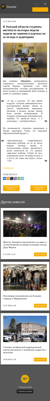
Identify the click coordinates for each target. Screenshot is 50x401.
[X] (11, 178)
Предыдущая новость (11, 188)
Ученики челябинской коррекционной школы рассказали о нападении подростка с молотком (25, 350)
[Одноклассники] (8, 178)
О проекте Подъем (25, 391)
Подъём (11, 6)
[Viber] (15, 178)
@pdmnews (8, 168)
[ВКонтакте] (4, 178)
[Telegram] (22, 178)
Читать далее (40, 254)
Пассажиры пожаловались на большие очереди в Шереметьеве (22, 297)
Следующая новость (39, 188)
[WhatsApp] (18, 178)
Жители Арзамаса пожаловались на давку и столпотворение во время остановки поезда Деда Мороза (25, 245)
